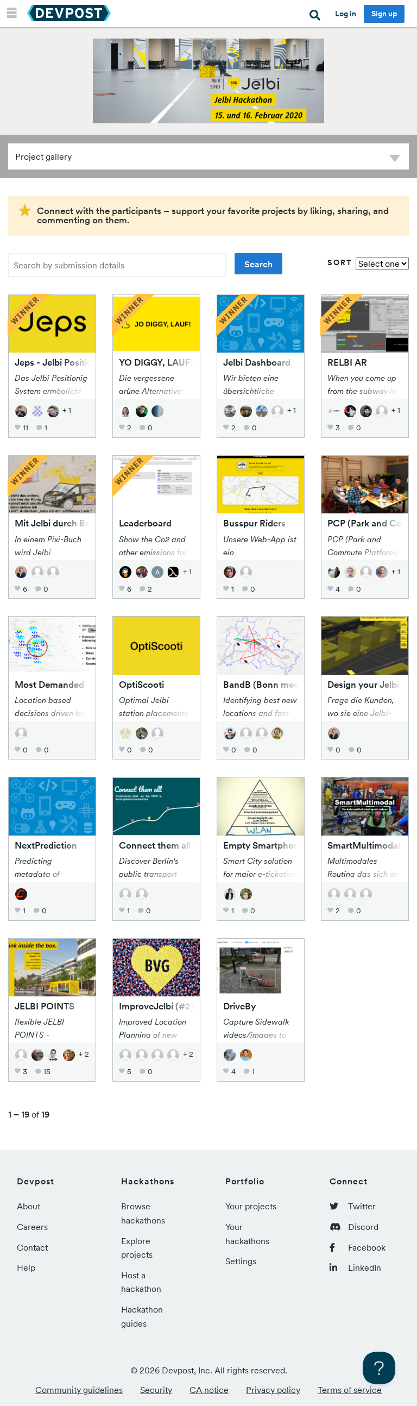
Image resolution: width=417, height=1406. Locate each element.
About (28, 1206)
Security (156, 1389)
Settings (240, 1261)
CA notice (209, 1389)
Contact (32, 1247)
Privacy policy (273, 1389)
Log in (345, 13)
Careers (32, 1226)
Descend (394, 160)
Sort (339, 262)
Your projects (250, 1206)
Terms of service (350, 1389)
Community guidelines (79, 1389)
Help (26, 1267)
